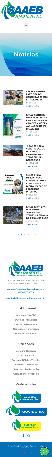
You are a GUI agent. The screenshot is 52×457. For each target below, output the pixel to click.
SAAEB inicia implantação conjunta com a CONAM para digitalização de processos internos (36, 183)
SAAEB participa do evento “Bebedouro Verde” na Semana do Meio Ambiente (37, 212)
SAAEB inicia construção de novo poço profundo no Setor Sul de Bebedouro (35, 153)
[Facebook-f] (23, 435)
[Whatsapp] (45, 452)
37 (36, 234)
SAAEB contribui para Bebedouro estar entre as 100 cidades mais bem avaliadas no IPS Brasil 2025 (37, 122)
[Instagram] (28, 435)
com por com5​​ (26, 453)
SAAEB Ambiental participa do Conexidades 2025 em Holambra (37, 95)
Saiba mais (33, 106)
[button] (26, 24)
